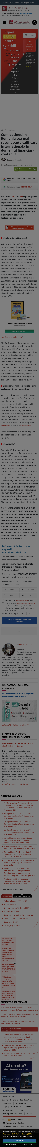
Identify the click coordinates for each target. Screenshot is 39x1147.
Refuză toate (28, 1144)
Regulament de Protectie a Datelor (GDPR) (17, 1134)
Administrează (11, 1144)
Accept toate (19, 1140)
